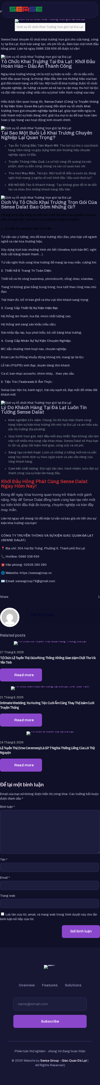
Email (5, 877)
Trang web (7, 895)
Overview (27, 985)
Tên (3, 859)
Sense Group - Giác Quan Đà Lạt (63, 1060)
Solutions (73, 985)
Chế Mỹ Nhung (42, 615)
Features (50, 985)
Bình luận (7, 807)
